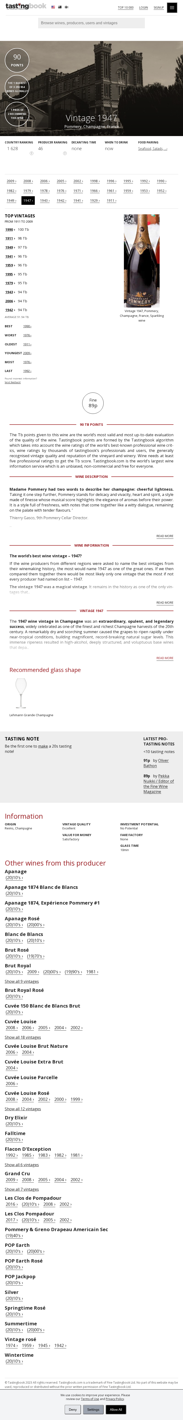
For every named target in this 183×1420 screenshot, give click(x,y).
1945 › (44, 1345)
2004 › (60, 1027)
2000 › (60, 1099)
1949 (9, 247)
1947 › (28, 200)
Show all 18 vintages (23, 1037)
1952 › (161, 190)
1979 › (28, 190)
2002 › (78, 181)
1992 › (145, 181)
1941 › (78, 200)
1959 (9, 265)
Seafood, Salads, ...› (152, 149)
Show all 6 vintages (22, 1164)
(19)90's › (73, 971)
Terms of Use (90, 1399)
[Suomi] (67, 7)
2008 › (28, 181)
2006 (9, 301)
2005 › (61, 181)
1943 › (45, 200)
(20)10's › (14, 877)
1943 (9, 292)
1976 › (61, 190)
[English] (53, 7)
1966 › (95, 190)
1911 (9, 238)
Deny (73, 1409)
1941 (9, 256)
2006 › (45, 181)
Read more (165, 536)
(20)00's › (35, 924)
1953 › (145, 190)
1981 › (92, 971)
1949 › (11, 200)
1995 (9, 274)
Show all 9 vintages (22, 981)
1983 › (44, 1155)
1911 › (111, 200)
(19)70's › (35, 956)
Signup (159, 7)
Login (143, 7)
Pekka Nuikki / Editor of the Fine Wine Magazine (158, 783)
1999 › (76, 1099)
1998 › (95, 181)
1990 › (161, 181)
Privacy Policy (115, 1399)
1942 (9, 310)
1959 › (128, 190)
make (43, 746)
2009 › (11, 181)
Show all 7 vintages (22, 1189)
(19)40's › (14, 1235)
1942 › (61, 200)
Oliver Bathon (156, 763)
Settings (93, 1409)
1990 (9, 229)
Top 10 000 (125, 7)
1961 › (111, 190)
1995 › (128, 181)
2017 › (12, 1220)
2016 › (12, 1204)
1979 (9, 283)
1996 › (111, 181)
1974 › (12, 1345)
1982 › (11, 190)
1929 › (95, 200)
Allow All (116, 1409)
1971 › (78, 190)
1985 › (28, 1155)
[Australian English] (60, 7)
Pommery (72, 126)
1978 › (45, 190)
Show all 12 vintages (23, 1109)
